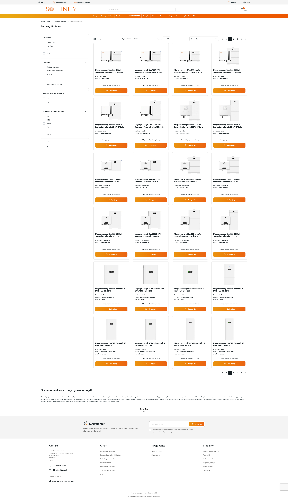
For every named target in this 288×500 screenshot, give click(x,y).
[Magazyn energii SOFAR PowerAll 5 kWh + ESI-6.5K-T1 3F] (151, 274)
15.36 (49, 134)
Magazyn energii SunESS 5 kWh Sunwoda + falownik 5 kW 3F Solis (109, 71)
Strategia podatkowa (107, 470)
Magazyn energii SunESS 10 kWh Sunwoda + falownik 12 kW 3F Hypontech (108, 235)
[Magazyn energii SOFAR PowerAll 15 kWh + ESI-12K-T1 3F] (229, 329)
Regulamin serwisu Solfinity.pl (110, 455)
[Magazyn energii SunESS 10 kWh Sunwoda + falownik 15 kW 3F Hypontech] (151, 220)
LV (48, 99)
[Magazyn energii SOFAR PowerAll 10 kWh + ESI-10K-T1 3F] (111, 329)
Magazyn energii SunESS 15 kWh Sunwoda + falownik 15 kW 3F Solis (188, 126)
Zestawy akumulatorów (55, 71)
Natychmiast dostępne (54, 84)
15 (48, 116)
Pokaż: (159, 39)
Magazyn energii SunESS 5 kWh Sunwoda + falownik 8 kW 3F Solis (188, 71)
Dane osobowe (157, 451)
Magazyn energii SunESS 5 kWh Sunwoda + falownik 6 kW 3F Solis (148, 71)
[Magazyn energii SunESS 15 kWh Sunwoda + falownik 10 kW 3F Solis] (151, 110)
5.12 (48, 120)
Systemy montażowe (210, 459)
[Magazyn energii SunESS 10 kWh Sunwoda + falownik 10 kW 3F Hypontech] (229, 165)
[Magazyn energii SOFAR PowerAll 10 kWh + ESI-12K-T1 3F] (151, 329)
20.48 (49, 123)
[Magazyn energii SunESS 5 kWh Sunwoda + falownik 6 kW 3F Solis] (151, 56)
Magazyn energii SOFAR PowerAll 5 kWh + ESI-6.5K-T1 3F (149, 289)
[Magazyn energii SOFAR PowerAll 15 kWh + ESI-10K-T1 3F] (190, 329)
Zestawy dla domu (53, 67)
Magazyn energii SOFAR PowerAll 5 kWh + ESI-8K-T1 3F (189, 289)
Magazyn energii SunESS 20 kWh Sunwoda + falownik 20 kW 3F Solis (227, 126)
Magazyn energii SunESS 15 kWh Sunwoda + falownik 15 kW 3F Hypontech (187, 235)
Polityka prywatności (107, 459)
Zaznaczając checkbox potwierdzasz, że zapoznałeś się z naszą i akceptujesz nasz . (172, 431)
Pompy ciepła (208, 466)
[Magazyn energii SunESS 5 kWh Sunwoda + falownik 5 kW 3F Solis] (111, 56)
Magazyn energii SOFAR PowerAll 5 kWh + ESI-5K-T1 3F (110, 289)
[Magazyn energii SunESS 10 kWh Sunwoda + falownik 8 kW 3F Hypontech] (190, 165)
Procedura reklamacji (107, 466)
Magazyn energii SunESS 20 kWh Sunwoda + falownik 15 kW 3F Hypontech (226, 235)
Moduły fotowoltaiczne (211, 451)
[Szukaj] (178, 9)
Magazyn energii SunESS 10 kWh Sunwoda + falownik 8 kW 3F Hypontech (187, 180)
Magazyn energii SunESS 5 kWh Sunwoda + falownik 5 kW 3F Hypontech (108, 180)
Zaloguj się (113, 90)
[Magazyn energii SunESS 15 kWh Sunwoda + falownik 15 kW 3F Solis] (190, 110)
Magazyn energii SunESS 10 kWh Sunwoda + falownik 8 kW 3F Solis (227, 71)
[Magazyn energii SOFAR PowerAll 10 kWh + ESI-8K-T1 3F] (229, 274)
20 (48, 127)
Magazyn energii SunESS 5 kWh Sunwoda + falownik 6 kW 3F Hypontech (147, 180)
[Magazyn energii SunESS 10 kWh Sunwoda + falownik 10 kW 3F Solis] (111, 110)
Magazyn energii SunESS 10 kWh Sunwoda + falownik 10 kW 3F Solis (109, 126)
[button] (144, 410)
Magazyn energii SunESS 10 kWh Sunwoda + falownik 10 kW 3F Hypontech (226, 180)
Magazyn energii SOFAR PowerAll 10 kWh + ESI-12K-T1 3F (150, 344)
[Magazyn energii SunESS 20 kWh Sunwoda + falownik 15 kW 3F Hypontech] (229, 220)
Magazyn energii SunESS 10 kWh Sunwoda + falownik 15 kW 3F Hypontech (148, 235)
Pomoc (233, 2)
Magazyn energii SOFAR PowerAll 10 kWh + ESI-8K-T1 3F (228, 289)
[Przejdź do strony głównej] (63, 9)
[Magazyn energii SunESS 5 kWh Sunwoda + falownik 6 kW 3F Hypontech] (151, 165)
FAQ (248, 2)
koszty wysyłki (152, 493)
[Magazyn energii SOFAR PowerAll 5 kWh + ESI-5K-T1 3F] (111, 274)
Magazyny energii (209, 463)
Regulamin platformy (107, 451)
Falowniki (206, 455)
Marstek (50, 46)
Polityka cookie (105, 463)
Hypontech (51, 42)
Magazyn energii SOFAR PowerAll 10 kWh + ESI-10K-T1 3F (110, 344)
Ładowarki (206, 470)
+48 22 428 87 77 (62, 2)
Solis (48, 54)
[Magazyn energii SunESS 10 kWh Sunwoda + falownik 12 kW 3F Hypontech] (111, 220)
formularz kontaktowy (66, 481)
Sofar (49, 50)
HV (48, 102)
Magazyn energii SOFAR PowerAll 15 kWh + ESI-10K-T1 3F (189, 344)
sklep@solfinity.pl (83, 2)
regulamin (173, 432)
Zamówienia (156, 455)
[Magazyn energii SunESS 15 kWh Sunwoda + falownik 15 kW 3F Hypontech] (190, 220)
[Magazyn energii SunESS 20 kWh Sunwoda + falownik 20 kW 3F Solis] (229, 110)
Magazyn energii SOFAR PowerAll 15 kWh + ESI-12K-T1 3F (228, 344)
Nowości (50, 74)
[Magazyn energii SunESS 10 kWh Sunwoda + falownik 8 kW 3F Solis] (229, 56)
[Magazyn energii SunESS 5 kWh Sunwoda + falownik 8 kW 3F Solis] (190, 56)
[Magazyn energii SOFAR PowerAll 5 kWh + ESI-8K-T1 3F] (190, 274)
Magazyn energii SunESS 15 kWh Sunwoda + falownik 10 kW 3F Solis (149, 126)
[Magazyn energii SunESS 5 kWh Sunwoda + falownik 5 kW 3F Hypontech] (111, 165)
